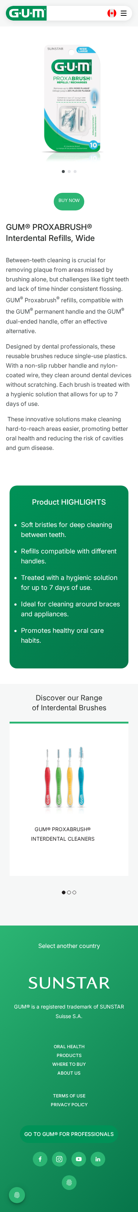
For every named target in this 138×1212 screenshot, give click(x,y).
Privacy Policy (69, 1105)
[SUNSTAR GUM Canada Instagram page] (59, 1159)
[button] (63, 171)
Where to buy (69, 1064)
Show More (64, 858)
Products (69, 1055)
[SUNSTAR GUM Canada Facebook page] (40, 1159)
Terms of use (69, 1096)
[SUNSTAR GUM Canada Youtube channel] (78, 1159)
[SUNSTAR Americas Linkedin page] (98, 1159)
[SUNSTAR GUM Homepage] (26, 13)
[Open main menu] (125, 13)
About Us (69, 1073)
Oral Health (69, 1047)
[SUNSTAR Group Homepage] (69, 982)
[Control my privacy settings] (69, 1182)
